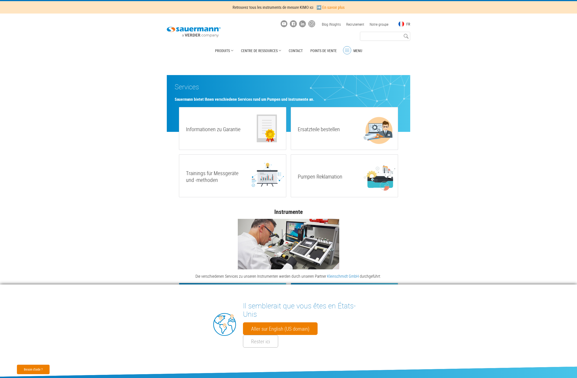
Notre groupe (379, 24)
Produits (222, 50)
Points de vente (323, 50)
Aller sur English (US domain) (280, 328)
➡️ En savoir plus (330, 7)
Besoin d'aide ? (33, 369)
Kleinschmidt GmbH (343, 276)
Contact (296, 50)
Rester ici (260, 341)
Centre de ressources (259, 50)
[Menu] (347, 50)
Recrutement (355, 24)
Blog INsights (331, 24)
